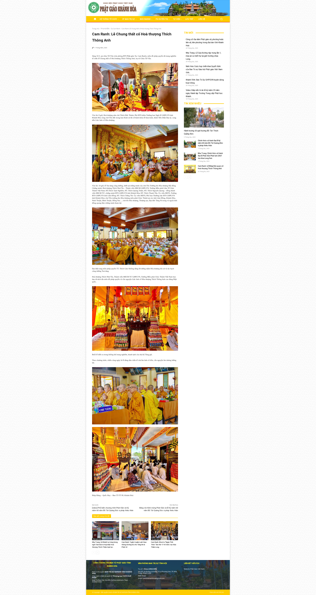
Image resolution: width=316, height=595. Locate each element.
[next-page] (97, 552)
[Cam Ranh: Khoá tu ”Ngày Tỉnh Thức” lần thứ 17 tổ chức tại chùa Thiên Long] (164, 530)
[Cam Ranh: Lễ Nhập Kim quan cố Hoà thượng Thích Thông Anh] (190, 169)
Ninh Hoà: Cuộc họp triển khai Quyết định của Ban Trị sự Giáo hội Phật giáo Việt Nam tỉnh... (204, 69)
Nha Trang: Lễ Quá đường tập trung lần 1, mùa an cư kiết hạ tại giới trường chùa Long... (203, 56)
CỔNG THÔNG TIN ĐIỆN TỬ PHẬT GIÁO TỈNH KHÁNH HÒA (112, 564)
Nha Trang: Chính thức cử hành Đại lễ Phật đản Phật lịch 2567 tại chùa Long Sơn (210, 155)
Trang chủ (95, 29)
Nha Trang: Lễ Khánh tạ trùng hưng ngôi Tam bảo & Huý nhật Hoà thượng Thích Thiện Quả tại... (105, 544)
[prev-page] (93, 552)
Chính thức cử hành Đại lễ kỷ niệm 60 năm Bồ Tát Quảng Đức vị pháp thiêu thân (210, 143)
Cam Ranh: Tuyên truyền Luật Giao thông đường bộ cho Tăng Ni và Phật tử (134, 544)
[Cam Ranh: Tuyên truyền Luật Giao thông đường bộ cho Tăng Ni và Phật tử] (135, 530)
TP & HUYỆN (105, 29)
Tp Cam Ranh (115, 29)
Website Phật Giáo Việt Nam (194, 569)
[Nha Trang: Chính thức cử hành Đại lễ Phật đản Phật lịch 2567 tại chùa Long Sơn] (190, 156)
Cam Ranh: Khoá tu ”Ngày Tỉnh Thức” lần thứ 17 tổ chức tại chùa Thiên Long (163, 544)
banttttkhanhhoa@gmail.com (154, 578)
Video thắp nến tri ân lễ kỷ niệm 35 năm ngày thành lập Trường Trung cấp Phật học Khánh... (204, 93)
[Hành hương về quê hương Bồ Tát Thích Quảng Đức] (204, 118)
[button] (221, 19)
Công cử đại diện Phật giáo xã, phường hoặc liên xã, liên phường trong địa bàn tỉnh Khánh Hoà (205, 42)
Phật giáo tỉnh (97, 539)
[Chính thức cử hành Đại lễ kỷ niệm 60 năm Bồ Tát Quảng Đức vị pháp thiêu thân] (190, 143)
